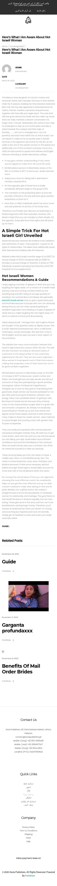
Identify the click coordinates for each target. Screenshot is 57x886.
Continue (6, 571)
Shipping (28, 834)
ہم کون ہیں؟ (28, 794)
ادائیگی (28, 797)
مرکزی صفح (28, 783)
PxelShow (30, 875)
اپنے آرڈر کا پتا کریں (23, 10)
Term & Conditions (28, 830)
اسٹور (28, 787)
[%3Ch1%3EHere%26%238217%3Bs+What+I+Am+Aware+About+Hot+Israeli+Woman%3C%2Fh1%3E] (13, 526)
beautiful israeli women (13, 300)
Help (28, 841)
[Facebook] (28, 759)
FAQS (28, 837)
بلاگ (28, 790)
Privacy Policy (28, 827)
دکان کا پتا (41, 10)
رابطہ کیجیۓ (28, 805)
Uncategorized (21, 88)
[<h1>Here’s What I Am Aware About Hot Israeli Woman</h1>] (17, 526)
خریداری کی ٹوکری (28, 801)
